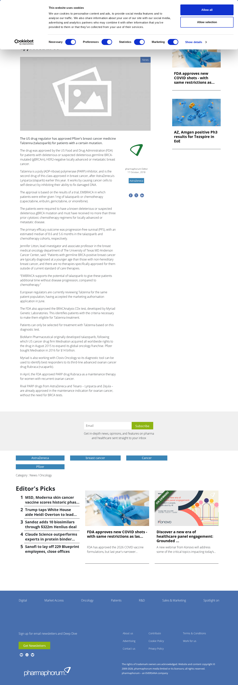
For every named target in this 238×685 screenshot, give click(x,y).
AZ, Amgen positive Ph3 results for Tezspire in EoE (195, 136)
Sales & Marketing (174, 600)
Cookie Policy (156, 641)
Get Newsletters (34, 646)
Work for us (189, 641)
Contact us (129, 648)
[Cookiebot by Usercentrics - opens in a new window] (24, 42)
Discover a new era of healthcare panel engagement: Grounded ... (185, 536)
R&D (142, 600)
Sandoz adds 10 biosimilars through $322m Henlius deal (51, 524)
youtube (21, 655)
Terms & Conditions (194, 633)
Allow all (207, 9)
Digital (23, 600)
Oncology (87, 600)
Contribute (155, 633)
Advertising (129, 641)
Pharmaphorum (47, 671)
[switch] (107, 42)
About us (128, 633)
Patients (116, 600)
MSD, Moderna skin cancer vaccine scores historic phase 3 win (51, 502)
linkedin (27, 655)
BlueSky (32, 655)
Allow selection (207, 22)
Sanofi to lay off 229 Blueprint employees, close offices (52, 549)
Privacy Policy (156, 648)
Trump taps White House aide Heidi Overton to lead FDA (49, 514)
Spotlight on (211, 600)
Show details (193, 42)
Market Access (54, 600)
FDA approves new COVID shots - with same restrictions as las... (192, 78)
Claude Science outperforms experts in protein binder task (51, 539)
